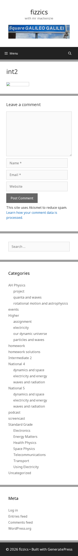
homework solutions (24, 352)
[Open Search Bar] (70, 53)
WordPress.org (19, 528)
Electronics (21, 430)
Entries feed (17, 516)
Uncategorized (19, 473)
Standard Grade (20, 424)
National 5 (16, 388)
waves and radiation (29, 382)
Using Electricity (26, 467)
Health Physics (24, 442)
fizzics (39, 12)
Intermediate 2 (20, 358)
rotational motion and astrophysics (40, 303)
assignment (22, 321)
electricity (21, 327)
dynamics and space (28, 370)
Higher (13, 315)
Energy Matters (25, 436)
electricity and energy (30, 376)
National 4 (16, 364)
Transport (21, 460)
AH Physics (16, 285)
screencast (16, 418)
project (18, 291)
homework (16, 345)
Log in (13, 510)
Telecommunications (29, 454)
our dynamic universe (30, 333)
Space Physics (24, 448)
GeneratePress (60, 549)
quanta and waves (27, 297)
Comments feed (20, 522)
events (13, 309)
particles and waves (28, 339)
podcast (14, 412)
